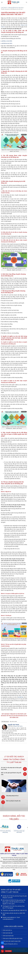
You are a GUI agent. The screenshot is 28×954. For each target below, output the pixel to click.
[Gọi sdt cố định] (2, 951)
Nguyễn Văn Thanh (13, 724)
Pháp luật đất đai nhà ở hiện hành (15, 7)
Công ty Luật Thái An (17, 726)
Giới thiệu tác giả (5, 721)
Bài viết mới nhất (13, 721)
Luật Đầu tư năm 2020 (6, 41)
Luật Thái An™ (4, 7)
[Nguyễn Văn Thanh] (4, 727)
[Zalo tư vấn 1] (2, 942)
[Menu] (2, 2)
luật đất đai (20, 697)
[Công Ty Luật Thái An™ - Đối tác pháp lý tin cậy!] (13, 2)
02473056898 (8, 951)
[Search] (26, 2)
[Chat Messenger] (2, 947)
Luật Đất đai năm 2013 (6, 43)
